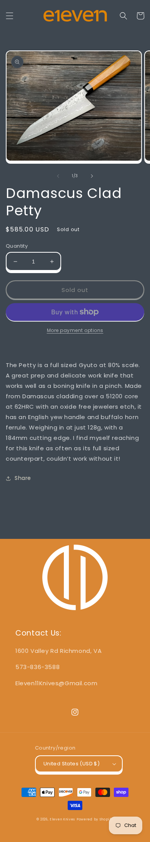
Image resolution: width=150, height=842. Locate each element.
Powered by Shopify (95, 819)
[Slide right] (91, 176)
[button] (9, 15)
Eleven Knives (62, 819)
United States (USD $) (71, 763)
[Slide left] (58, 176)
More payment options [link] (75, 330)
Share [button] (23, 478)
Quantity (17, 246)
